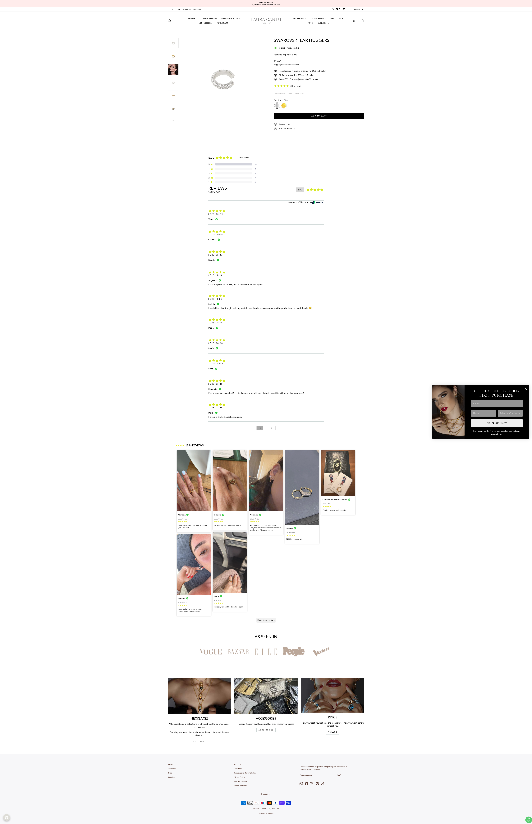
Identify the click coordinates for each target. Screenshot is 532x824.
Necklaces (172, 769)
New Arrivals (210, 18)
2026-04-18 (215, 234)
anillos (332, 732)
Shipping (277, 65)
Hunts (310, 23)
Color (281, 100)
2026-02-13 (215, 255)
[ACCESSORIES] (266, 696)
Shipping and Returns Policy (245, 773)
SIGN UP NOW (497, 423)
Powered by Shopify (266, 813)
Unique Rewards (240, 786)
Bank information (240, 781)
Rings (170, 773)
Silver (277, 105)
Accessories (299, 18)
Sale (341, 18)
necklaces (199, 741)
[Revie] (318, 202)
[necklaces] (199, 696)
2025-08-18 (215, 343)
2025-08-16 (215, 323)
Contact (171, 9)
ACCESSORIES (266, 730)
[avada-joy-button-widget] (6, 817)
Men (332, 18)
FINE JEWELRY (319, 18)
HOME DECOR (222, 23)
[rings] (332, 695)
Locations (197, 9)
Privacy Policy (239, 777)
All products (172, 764)
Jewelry (192, 18)
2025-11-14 (215, 275)
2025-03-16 (215, 407)
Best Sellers (205, 23)
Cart (179, 9)
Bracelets (171, 777)
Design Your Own (230, 18)
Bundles (322, 23)
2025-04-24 (215, 363)
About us (187, 9)
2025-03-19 (215, 384)
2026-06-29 (215, 214)
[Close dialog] (525, 388)
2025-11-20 (215, 299)
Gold (284, 105)
